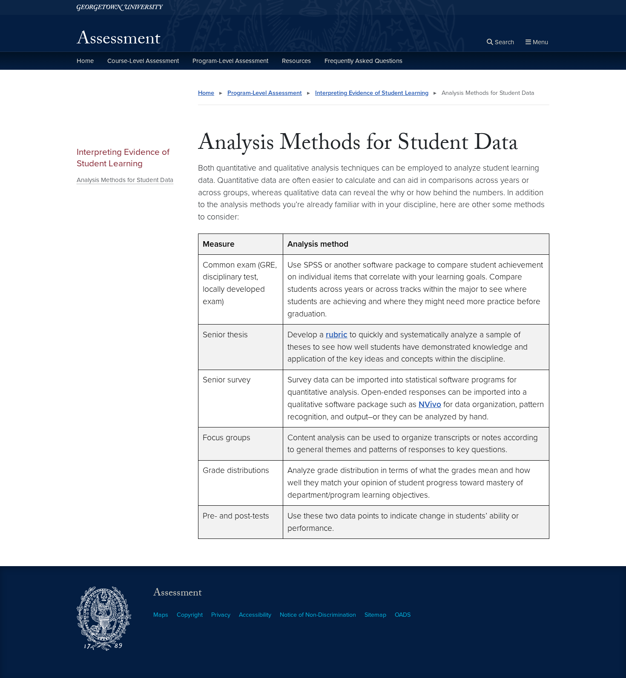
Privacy (220, 614)
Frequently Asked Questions (363, 61)
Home (85, 61)
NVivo (430, 404)
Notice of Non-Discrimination (318, 614)
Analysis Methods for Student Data (125, 180)
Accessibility (255, 614)
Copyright (190, 614)
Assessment (118, 40)
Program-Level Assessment (230, 61)
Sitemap (375, 614)
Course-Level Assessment (143, 61)
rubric (336, 334)
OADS (403, 614)
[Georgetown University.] (120, 7)
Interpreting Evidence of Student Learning (123, 158)
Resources (296, 61)
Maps (160, 614)
